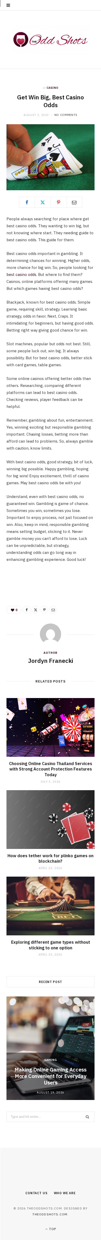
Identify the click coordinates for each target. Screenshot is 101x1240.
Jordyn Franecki (50, 660)
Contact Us (36, 1193)
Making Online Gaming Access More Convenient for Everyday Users (50, 1076)
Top (52, 1229)
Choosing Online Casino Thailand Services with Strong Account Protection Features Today (50, 769)
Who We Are (65, 1193)
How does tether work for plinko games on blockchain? (50, 858)
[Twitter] (43, 202)
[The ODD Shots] (50, 39)
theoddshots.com (49, 1214)
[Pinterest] (59, 202)
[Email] (74, 202)
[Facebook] (27, 202)
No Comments (65, 115)
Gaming (50, 1060)
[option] (50, 1048)
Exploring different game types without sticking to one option (50, 945)
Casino (53, 88)
